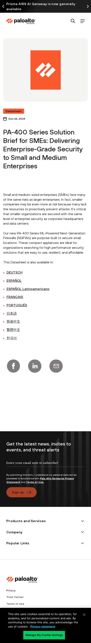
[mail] (56, 366)
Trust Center (14, 597)
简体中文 (13, 321)
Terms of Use (15, 603)
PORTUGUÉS (17, 305)
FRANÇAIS (15, 297)
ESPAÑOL (14, 280)
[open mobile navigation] (82, 21)
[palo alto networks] (21, 21)
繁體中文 (13, 330)
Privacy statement (42, 626)
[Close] (84, 614)
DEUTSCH (14, 272)
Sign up (18, 492)
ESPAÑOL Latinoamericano (28, 289)
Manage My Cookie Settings (44, 635)
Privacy (10, 590)
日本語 (12, 313)
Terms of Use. (35, 482)
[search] (73, 21)
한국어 (12, 338)
